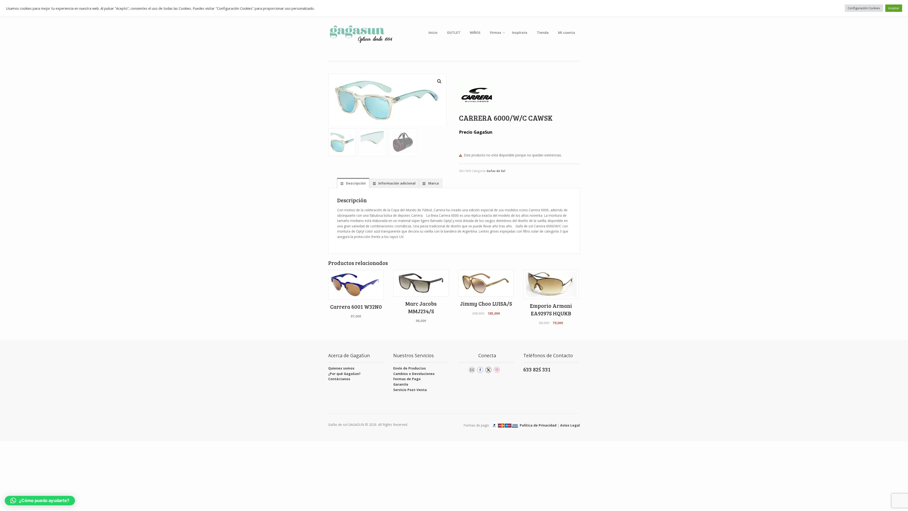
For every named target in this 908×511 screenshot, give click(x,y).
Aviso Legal (570, 425)
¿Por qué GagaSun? (344, 373)
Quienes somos (341, 368)
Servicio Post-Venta (410, 390)
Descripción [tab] (355, 183)
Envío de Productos (409, 368)
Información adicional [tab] (396, 183)
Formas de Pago (407, 379)
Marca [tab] (433, 183)
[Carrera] (476, 95)
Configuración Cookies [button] (864, 8)
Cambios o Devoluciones (414, 373)
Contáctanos (339, 379)
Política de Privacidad (538, 425)
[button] (439, 81)
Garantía (400, 384)
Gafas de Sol (496, 171)
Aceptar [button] (893, 8)
